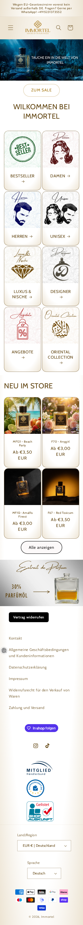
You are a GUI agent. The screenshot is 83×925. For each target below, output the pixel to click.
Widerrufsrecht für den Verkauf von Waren (39, 693)
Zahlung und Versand (26, 707)
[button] (11, 28)
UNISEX (57, 236)
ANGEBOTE (22, 351)
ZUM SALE (41, 90)
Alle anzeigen (41, 547)
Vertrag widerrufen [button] (28, 617)
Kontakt (15, 638)
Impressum (18, 678)
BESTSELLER (22, 175)
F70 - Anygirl (60, 441)
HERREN (20, 236)
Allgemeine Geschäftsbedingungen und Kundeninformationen (39, 652)
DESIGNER (60, 291)
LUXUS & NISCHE (21, 294)
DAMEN (57, 175)
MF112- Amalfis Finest (22, 514)
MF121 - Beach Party (22, 443)
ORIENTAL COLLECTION (60, 354)
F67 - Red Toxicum (60, 512)
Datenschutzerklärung (27, 667)
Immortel (47, 916)
